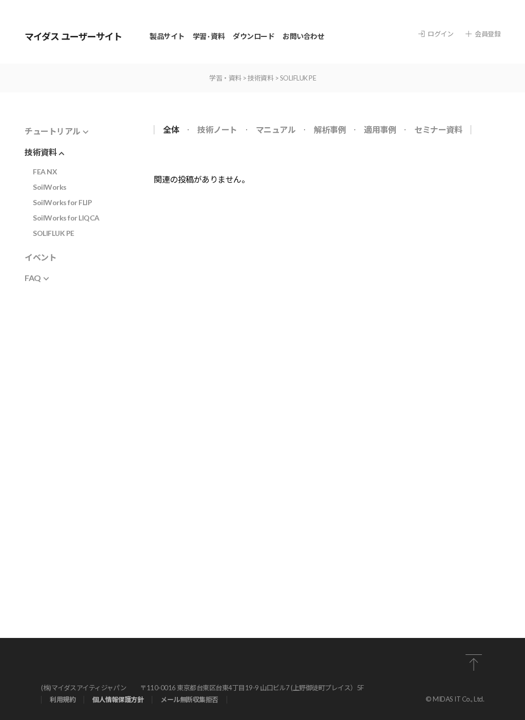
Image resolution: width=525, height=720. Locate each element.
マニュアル (276, 129)
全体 (171, 129)
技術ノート (217, 129)
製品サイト (167, 36)
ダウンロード (253, 36)
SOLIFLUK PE (53, 233)
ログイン (440, 34)
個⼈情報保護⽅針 (118, 700)
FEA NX (45, 171)
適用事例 (380, 129)
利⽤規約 (62, 700)
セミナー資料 (438, 129)
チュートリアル (52, 131)
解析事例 (330, 129)
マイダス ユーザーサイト (73, 36)
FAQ (33, 278)
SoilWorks (50, 187)
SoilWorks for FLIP (62, 202)
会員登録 (487, 34)
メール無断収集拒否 (189, 700)
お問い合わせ (303, 36)
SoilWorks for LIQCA (66, 217)
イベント (40, 257)
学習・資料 (225, 78)
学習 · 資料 (209, 36)
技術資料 (40, 152)
